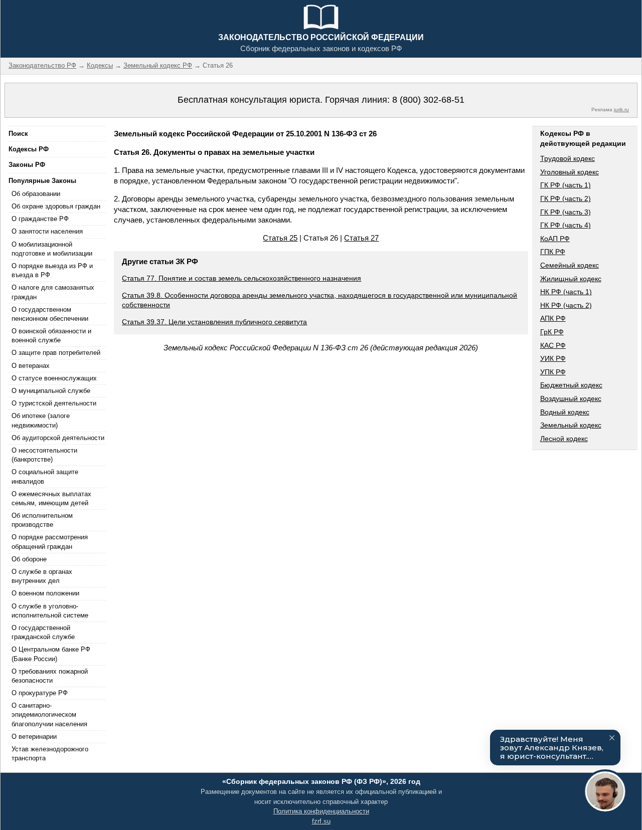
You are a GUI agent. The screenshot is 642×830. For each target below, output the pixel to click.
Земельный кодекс (570, 425)
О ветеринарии (34, 736)
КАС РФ (553, 345)
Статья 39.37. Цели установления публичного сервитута (214, 322)
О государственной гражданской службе (43, 632)
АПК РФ (553, 318)
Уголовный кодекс (569, 172)
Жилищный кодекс (570, 279)
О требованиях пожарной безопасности (50, 676)
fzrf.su (321, 821)
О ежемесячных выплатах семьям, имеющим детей (51, 498)
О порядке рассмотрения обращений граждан (50, 541)
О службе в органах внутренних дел (42, 576)
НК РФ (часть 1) (566, 292)
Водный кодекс (564, 412)
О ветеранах (31, 365)
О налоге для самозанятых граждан (53, 292)
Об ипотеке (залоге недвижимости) (41, 420)
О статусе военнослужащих (54, 378)
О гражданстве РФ (40, 219)
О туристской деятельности (54, 403)
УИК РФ (553, 358)
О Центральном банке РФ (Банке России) (51, 654)
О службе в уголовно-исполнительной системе (50, 610)
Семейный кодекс (569, 265)
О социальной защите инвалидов (45, 476)
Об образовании (36, 193)
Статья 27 (361, 238)
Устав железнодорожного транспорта (50, 753)
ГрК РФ (552, 332)
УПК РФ (553, 372)
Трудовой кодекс (567, 158)
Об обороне (29, 559)
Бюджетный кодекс (571, 385)
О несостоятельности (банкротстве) (44, 455)
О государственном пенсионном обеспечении (50, 314)
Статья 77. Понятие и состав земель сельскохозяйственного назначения (241, 278)
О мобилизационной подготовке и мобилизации (52, 249)
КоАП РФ (555, 239)
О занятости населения (47, 231)
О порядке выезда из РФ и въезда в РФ (52, 270)
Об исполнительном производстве (42, 520)
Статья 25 (280, 238)
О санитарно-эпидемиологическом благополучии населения (49, 714)
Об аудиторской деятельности (58, 438)
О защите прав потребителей (56, 352)
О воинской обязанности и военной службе (51, 335)
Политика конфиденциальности (321, 811)
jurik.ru (621, 109)
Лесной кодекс (564, 439)
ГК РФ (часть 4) (565, 225)
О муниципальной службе (51, 390)
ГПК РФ (552, 252)
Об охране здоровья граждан (56, 206)
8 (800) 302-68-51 (428, 100)
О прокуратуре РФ (40, 693)
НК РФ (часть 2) (566, 305)
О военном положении (45, 593)
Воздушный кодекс (570, 398)
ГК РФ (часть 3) (565, 212)
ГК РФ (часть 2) (565, 198)
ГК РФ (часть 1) (565, 185)
